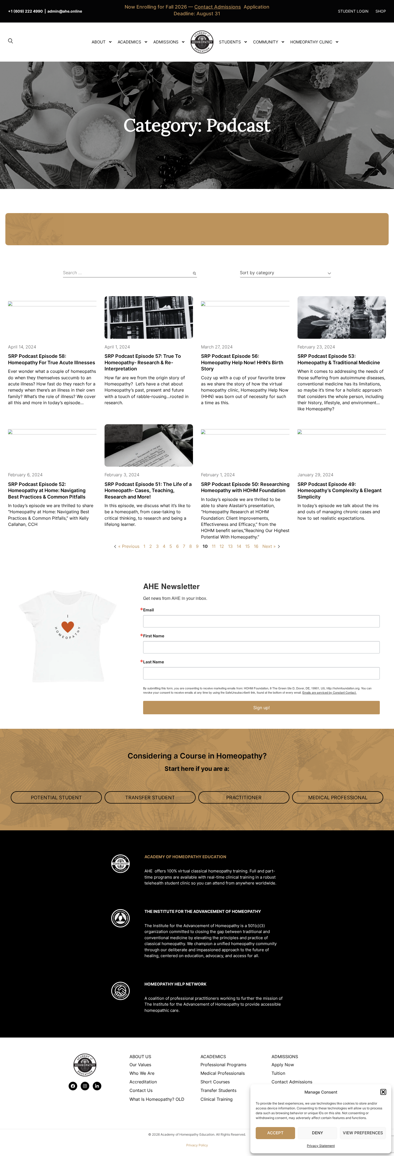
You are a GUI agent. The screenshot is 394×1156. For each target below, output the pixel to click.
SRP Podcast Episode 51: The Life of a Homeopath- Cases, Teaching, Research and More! (148, 490)
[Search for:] (130, 273)
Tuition (278, 1073)
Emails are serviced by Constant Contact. (329, 692)
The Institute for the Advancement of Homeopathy (202, 911)
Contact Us (141, 1090)
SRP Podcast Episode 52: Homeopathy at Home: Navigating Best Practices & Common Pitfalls (47, 490)
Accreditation (143, 1081)
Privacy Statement (321, 1146)
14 (239, 546)
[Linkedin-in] (97, 1086)
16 (256, 546)
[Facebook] (73, 1086)
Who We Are (141, 1073)
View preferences (363, 1132)
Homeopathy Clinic (311, 41)
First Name (153, 636)
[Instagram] (85, 1086)
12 (222, 546)
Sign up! (261, 707)
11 (213, 546)
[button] (383, 1092)
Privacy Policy (197, 1145)
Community (265, 41)
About (99, 41)
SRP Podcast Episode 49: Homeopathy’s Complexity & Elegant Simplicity (340, 490)
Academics (129, 41)
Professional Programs (223, 1064)
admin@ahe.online (64, 11)
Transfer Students (218, 1090)
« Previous (128, 546)
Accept (275, 1132)
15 (247, 546)
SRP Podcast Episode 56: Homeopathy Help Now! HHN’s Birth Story (242, 362)
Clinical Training (216, 1099)
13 (230, 546)
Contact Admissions (292, 1081)
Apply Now (283, 1064)
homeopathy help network (175, 984)
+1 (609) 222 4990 (25, 11)
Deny (317, 1132)
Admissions (166, 41)
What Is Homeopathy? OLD (156, 1099)
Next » (269, 546)
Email (148, 610)
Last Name (153, 662)
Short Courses (215, 1081)
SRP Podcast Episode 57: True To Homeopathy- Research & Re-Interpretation (143, 362)
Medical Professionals (222, 1073)
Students (230, 41)
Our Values (140, 1064)
